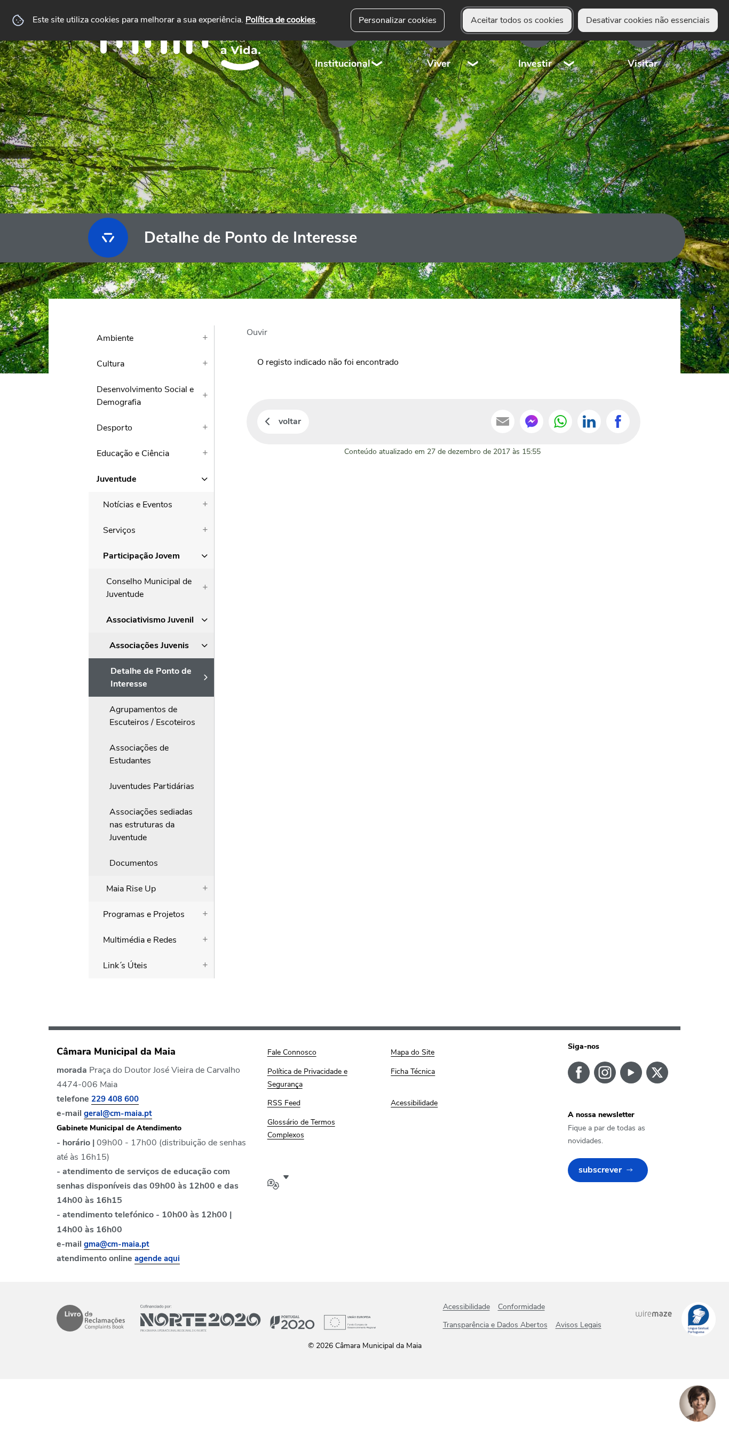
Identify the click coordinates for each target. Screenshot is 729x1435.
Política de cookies (280, 20)
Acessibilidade (466, 1307)
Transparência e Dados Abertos (495, 1325)
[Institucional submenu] (377, 42)
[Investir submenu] (569, 42)
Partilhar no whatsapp (560, 421)
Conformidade (521, 1307)
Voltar (290, 421)
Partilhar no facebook (618, 421)
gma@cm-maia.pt (116, 1244)
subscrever (600, 1170)
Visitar (642, 63)
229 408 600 (115, 1099)
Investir (535, 63)
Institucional (343, 63)
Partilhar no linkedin (589, 421)
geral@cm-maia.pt (118, 1113)
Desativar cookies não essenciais (648, 20)
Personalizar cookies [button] (398, 20)
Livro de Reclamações (91, 1318)
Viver (438, 63)
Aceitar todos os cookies (517, 20)
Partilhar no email (502, 421)
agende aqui (157, 1258)
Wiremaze (653, 1313)
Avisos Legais (578, 1325)
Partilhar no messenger (531, 421)
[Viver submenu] (473, 42)
